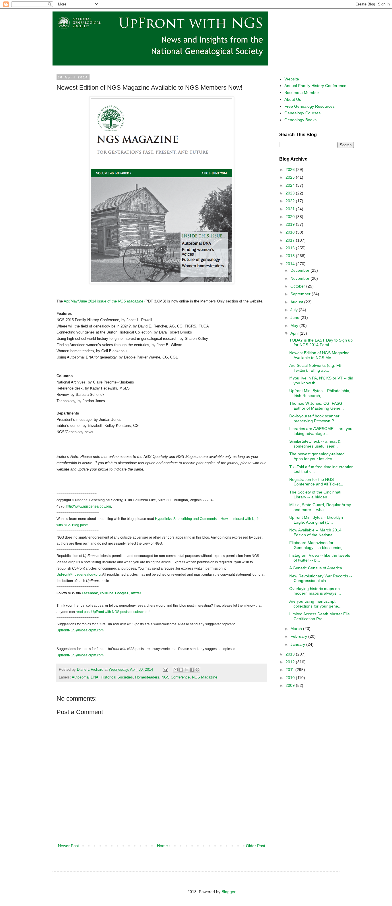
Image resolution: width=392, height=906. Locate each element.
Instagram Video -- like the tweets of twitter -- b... (319, 557)
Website (291, 79)
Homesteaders (147, 677)
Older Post (255, 845)
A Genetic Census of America (315, 568)
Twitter (135, 593)
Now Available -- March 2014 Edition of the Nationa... (315, 532)
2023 (291, 193)
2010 (291, 677)
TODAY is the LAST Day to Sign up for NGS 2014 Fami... (321, 342)
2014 (291, 263)
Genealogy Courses (302, 113)
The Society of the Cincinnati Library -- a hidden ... (315, 494)
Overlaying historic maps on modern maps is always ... (315, 591)
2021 (291, 209)
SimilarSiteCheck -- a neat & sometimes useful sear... (314, 443)
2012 (291, 662)
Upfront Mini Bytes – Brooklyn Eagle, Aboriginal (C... (316, 520)
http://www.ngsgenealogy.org (88, 506)
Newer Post (68, 845)
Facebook (90, 593)
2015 (291, 255)
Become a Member (301, 92)
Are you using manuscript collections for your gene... (315, 603)
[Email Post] (165, 670)
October (298, 286)
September (301, 294)
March (296, 628)
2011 (290, 669)
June (295, 317)
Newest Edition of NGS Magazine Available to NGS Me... (319, 355)
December (300, 270)
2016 (291, 248)
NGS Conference (176, 677)
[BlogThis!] (181, 669)
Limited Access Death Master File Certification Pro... (319, 616)
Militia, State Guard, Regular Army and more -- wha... (320, 507)
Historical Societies (117, 677)
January (298, 644)
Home (162, 845)
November (300, 278)
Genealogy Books (300, 119)
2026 (291, 169)
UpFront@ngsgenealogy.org (79, 574)
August (297, 302)
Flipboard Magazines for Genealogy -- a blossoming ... (318, 545)
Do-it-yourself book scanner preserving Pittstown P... (314, 418)
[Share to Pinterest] (197, 669)
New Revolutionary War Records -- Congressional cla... (320, 578)
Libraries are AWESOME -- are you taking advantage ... (320, 431)
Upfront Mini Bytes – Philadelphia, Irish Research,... (319, 393)
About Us (292, 99)
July (294, 309)
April (295, 333)
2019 (291, 224)
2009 (291, 685)
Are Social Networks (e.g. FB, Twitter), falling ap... (316, 368)
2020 (291, 216)
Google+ (122, 593)
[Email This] (175, 669)
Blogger (228, 891)
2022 (291, 200)
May (294, 325)
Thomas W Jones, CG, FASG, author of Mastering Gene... (316, 405)
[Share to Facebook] (192, 669)
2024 (291, 185)
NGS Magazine (204, 677)
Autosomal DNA (85, 677)
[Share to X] (186, 669)
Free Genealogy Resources (309, 106)
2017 (291, 240)
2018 (291, 232)
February (299, 636)
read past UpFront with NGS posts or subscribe (112, 612)
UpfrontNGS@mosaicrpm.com (80, 630)
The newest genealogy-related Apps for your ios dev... (317, 456)
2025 (291, 177)
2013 (291, 654)
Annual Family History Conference (315, 85)
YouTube (106, 593)
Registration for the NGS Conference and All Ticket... (316, 482)
